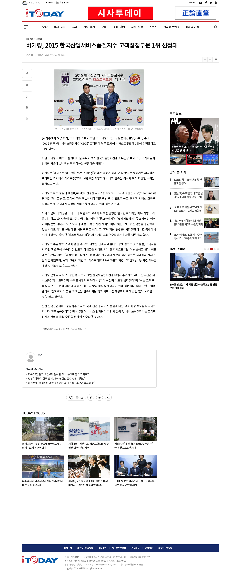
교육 (104, 27)
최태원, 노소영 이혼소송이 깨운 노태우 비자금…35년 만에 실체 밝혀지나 (88, 482)
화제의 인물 (192, 27)
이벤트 (39, 38)
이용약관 (103, 548)
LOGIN (192, 2)
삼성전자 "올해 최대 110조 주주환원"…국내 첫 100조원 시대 (134, 445)
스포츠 (153, 27)
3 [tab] (211, 249)
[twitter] (211, 2)
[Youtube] (200, 2)
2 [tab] (208, 249)
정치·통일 (59, 27)
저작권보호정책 (165, 548)
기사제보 (135, 548)
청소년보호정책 (119, 548)
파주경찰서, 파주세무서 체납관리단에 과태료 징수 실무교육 (42, 482)
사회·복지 (89, 27)
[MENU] (26, 27)
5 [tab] (218, 249)
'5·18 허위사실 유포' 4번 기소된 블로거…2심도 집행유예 (188, 208)
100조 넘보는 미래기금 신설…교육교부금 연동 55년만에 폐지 (134, 482)
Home (29, 38)
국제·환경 (137, 27)
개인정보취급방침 (85, 548)
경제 (74, 27)
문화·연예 (119, 27)
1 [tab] (205, 249)
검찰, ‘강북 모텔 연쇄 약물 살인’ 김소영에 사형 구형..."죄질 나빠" (188, 195)
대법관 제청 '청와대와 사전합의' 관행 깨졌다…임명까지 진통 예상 (188, 222)
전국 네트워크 (171, 27)
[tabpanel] (194, 272)
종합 (44, 27)
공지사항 (149, 548)
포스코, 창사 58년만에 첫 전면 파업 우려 (188, 181)
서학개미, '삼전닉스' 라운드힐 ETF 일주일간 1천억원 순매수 (88, 445)
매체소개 (68, 548)
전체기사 (65, 2)
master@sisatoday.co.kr (106, 564)
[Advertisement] (89, 518)
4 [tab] (215, 249)
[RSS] (216, 2)
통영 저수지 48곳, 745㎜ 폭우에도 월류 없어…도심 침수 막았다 (42, 445)
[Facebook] (205, 2)
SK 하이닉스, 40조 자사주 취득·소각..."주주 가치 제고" (188, 236)
